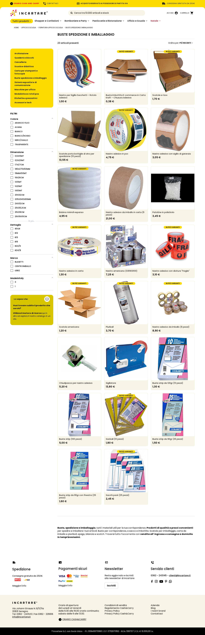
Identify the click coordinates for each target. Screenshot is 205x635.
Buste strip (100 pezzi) (70, 438)
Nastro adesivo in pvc (117, 153)
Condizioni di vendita (116, 605)
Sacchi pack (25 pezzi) (117, 495)
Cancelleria (20, 62)
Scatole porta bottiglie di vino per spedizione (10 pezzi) (76, 155)
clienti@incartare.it (180, 575)
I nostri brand (158, 610)
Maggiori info (19, 585)
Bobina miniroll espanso (71, 212)
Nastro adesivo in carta (71, 270)
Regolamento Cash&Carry (119, 608)
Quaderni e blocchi (24, 57)
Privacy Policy (112, 610)
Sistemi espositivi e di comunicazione (26, 84)
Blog (153, 608)
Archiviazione (21, 53)
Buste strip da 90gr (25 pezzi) (167, 438)
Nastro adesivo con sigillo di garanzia (171, 153)
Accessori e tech (23, 102)
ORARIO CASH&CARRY (74, 619)
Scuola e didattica (24, 66)
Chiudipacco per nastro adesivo (75, 383)
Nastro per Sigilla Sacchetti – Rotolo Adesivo (78, 96)
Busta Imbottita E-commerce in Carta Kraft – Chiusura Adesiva (126, 96)
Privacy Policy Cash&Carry (119, 613)
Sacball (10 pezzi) (115, 438)
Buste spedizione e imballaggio (31, 78)
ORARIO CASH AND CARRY (26, 3)
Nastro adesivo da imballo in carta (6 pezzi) (125, 213)
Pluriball (110, 326)
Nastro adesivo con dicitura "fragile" (171, 270)
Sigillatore (111, 383)
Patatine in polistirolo (163, 212)
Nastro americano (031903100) (121, 270)
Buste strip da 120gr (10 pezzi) (167, 383)
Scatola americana (69, 326)
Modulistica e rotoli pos (27, 93)
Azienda (155, 605)
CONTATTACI (52, 3)
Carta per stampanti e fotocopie (26, 72)
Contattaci (157, 613)
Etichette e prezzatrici (26, 98)
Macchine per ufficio (25, 89)
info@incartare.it (21, 616)
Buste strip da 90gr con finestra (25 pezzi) (77, 496)
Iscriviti (111, 585)
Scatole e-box (159, 95)
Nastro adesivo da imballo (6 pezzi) (170, 326)
